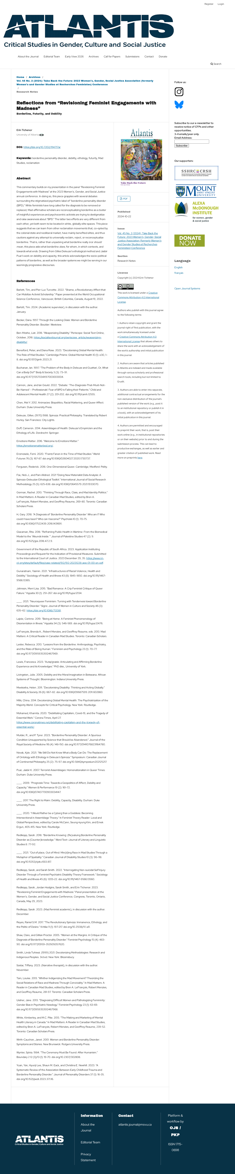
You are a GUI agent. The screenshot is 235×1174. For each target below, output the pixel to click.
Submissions (132, 56)
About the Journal (28, 56)
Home (20, 77)
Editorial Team (52, 56)
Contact (149, 56)
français (178, 273)
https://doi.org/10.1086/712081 (44, 610)
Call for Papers (112, 56)
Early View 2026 (74, 56)
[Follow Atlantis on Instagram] (179, 95)
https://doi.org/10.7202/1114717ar (42, 147)
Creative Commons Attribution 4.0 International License (138, 297)
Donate (163, 56)
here (140, 457)
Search (217, 63)
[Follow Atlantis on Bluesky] (179, 107)
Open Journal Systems (187, 288)
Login (221, 4)
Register (209, 4)
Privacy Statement (88, 1157)
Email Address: (183, 137)
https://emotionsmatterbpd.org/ (35, 445)
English (178, 267)
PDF (125, 198)
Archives (94, 56)
